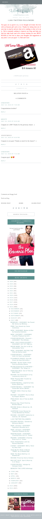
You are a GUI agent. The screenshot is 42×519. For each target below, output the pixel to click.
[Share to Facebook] (18, 84)
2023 (12, 288)
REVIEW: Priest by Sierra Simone (22, 458)
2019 (12, 297)
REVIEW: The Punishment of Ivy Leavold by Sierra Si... (21, 375)
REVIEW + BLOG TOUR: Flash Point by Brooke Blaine (21, 363)
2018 (12, 300)
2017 (12, 302)
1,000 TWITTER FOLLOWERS (21, 419)
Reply (3, 112)
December (15, 308)
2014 (12, 485)
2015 (12, 306)
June (13, 471)
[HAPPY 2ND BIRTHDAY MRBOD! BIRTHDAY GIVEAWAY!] (14, 503)
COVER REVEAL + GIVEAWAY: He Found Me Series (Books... (22, 387)
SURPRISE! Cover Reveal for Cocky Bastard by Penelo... (21, 411)
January (15, 483)
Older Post (36, 203)
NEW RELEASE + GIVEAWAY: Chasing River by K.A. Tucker (21, 434)
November (15, 311)
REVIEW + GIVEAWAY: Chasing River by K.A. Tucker (21, 438)
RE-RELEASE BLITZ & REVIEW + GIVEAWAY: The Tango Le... (22, 367)
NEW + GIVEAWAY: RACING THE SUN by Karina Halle (22, 351)
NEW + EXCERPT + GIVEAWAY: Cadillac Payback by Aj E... (21, 335)
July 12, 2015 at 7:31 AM (10, 153)
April (13, 476)
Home (21, 203)
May (13, 473)
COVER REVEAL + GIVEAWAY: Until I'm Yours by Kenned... (21, 355)
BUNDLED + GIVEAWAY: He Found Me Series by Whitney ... (22, 323)
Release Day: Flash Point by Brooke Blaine (20, 403)
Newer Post (6, 203)
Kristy (4, 119)
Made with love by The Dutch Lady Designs (26, 516)
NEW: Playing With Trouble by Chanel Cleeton (21, 379)
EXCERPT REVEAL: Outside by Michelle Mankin (21, 422)
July (13, 320)
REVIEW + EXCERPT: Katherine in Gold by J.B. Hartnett (22, 415)
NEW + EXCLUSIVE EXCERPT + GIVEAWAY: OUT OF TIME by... (22, 343)
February (15, 480)
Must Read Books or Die (16, 515)
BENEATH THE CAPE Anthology (21, 468)
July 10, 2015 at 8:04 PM (10, 137)
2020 (12, 295)
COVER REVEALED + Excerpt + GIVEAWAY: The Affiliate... (21, 339)
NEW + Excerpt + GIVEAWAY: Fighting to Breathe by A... (20, 426)
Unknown (5, 103)
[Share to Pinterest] (21, 84)
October (15, 313)
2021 (12, 293)
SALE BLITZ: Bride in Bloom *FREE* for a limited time (20, 450)
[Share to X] (16, 84)
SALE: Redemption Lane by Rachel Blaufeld (20, 442)
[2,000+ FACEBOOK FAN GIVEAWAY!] (27, 503)
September (16, 315)
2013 (12, 488)
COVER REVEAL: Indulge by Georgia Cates (20, 465)
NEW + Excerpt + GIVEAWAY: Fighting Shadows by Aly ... (21, 430)
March (14, 478)
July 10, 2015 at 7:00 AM (10, 104)
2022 (12, 290)
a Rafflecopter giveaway (21, 76)
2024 (12, 286)
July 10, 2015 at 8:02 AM (10, 121)
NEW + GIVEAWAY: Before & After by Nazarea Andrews (22, 331)
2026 (12, 281)
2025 (12, 284)
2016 (12, 304)
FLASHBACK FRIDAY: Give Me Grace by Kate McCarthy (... (21, 359)
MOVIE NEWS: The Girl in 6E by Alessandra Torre (21, 347)
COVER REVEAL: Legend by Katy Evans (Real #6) (22, 383)
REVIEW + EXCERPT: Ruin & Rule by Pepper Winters (22, 395)
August (14, 318)
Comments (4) (21, 88)
